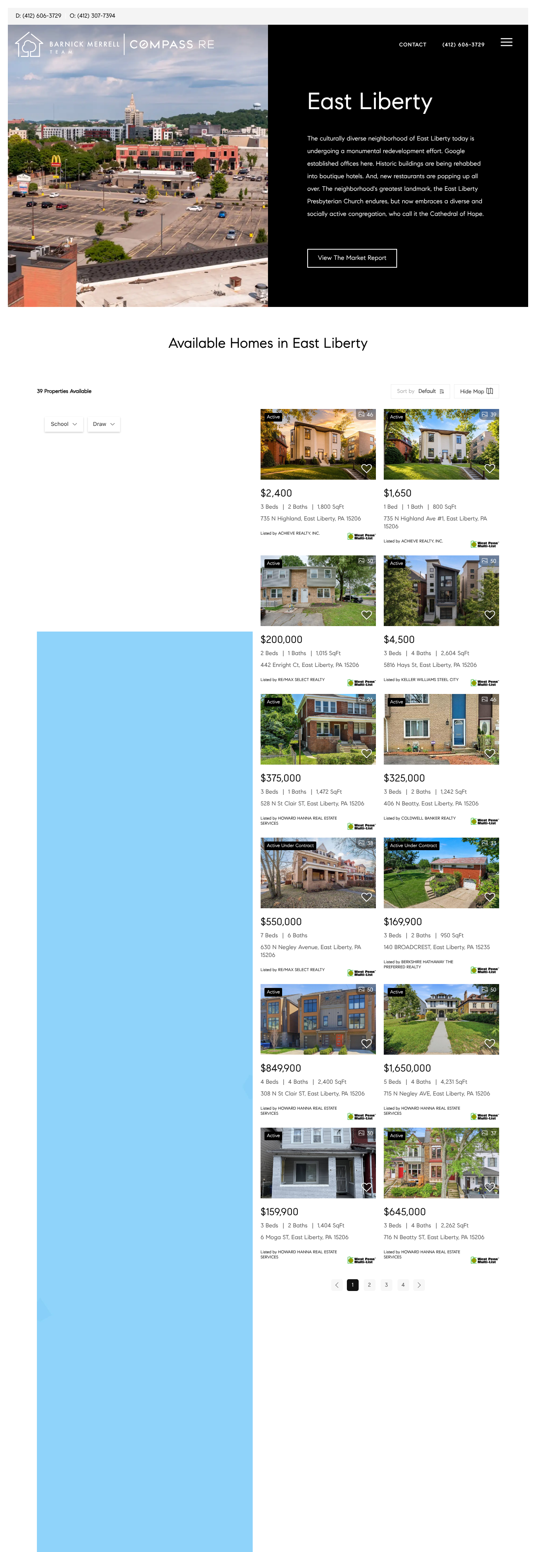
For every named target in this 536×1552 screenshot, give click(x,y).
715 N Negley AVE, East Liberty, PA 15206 (437, 1093)
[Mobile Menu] (506, 42)
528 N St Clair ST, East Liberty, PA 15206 (312, 803)
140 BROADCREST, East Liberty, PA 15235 (437, 947)
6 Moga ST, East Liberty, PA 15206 (304, 1237)
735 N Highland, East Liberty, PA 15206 (311, 518)
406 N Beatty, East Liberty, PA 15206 (431, 803)
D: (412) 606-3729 (38, 16)
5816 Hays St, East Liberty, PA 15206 (430, 665)
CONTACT (413, 45)
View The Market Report (352, 258)
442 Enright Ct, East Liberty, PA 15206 (310, 665)
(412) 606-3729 (464, 45)
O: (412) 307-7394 (92, 16)
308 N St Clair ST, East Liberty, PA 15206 (313, 1093)
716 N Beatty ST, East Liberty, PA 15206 (434, 1237)
